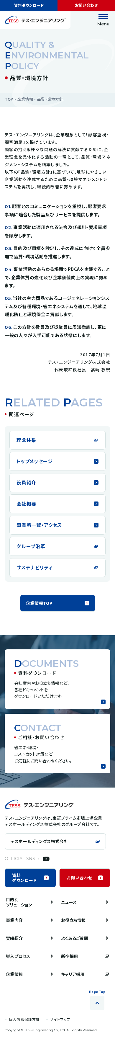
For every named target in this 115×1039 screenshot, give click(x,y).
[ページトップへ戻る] (97, 1003)
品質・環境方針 (50, 99)
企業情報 (25, 99)
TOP (9, 99)
